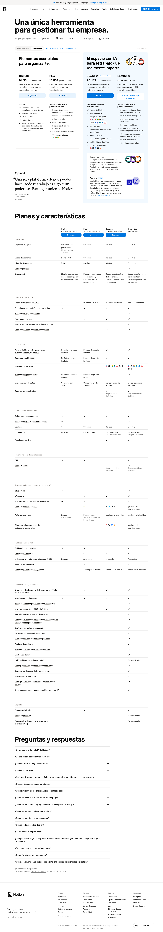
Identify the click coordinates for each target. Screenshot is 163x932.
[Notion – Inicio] (5, 9)
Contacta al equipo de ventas (130, 96)
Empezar (63, 95)
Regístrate (32, 95)
